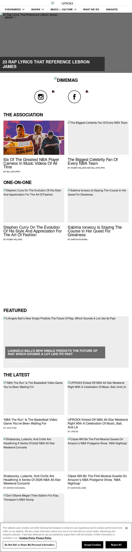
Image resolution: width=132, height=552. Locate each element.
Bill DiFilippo (13, 171)
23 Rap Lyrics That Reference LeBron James (46, 64)
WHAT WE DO (91, 9)
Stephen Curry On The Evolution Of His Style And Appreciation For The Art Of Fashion (32, 230)
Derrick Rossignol (16, 488)
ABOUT (9, 17)
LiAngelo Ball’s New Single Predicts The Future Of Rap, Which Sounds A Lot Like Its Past (52, 352)
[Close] (126, 528)
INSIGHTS (112, 9)
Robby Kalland (78, 167)
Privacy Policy (43, 537)
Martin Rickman (79, 239)
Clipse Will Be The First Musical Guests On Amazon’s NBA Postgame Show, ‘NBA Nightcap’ (97, 479)
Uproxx (74, 431)
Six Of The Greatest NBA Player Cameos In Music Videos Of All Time (31, 163)
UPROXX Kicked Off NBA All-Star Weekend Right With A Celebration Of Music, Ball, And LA (98, 423)
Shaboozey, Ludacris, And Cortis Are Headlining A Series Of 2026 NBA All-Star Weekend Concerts (32, 479)
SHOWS (35, 9)
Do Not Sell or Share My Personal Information (29, 544)
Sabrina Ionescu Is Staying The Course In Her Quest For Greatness (95, 230)
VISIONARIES (13, 9)
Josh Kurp (12, 428)
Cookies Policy (27, 537)
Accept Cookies (92, 544)
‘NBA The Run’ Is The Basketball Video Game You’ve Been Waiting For (30, 421)
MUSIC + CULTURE (62, 9)
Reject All (116, 544)
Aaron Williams (78, 488)
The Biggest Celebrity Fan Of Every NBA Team (93, 161)
